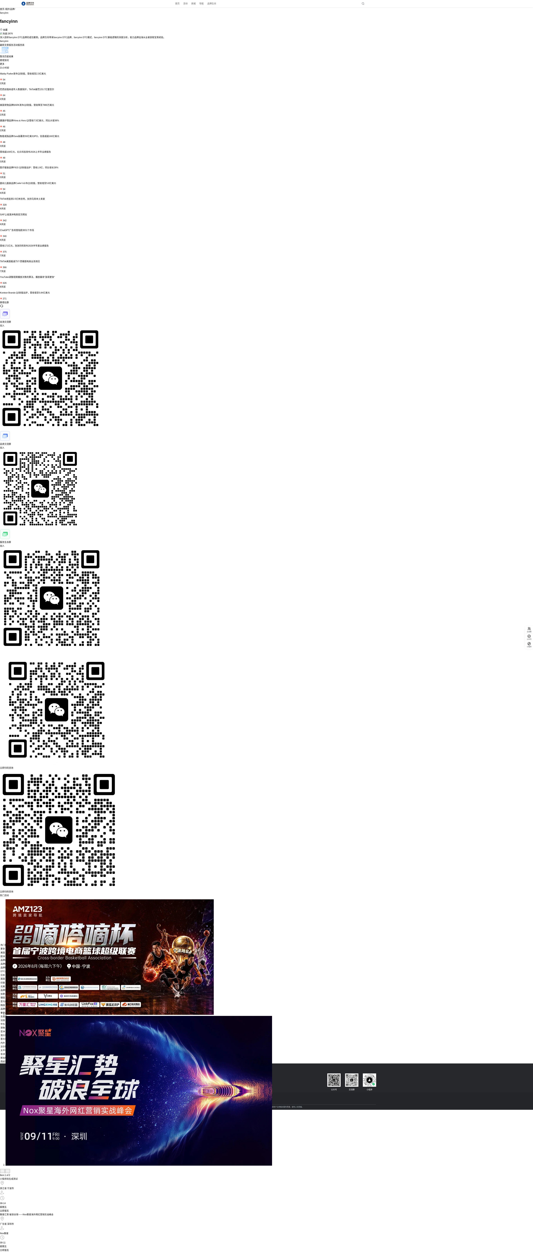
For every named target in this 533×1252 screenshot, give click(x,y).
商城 (193, 3)
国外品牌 (10, 9)
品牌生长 (211, 3)
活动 (185, 3)
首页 (177, 3)
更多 (2, 64)
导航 (201, 3)
